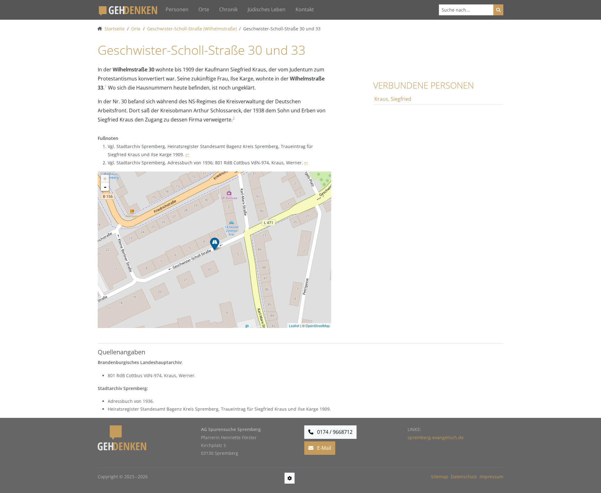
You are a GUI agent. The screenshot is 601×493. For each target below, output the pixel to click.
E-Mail (323, 447)
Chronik (228, 9)
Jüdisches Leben (266, 9)
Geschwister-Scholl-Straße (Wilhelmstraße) (192, 29)
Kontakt (304, 9)
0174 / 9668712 (334, 432)
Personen (177, 9)
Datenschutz (464, 477)
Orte (203, 9)
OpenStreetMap (318, 325)
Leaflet (294, 325)
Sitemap (439, 477)
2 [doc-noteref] (234, 118)
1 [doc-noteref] (106, 86)
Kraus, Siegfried (392, 98)
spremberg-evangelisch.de (436, 437)
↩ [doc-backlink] (187, 154)
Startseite (115, 29)
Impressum (491, 477)
